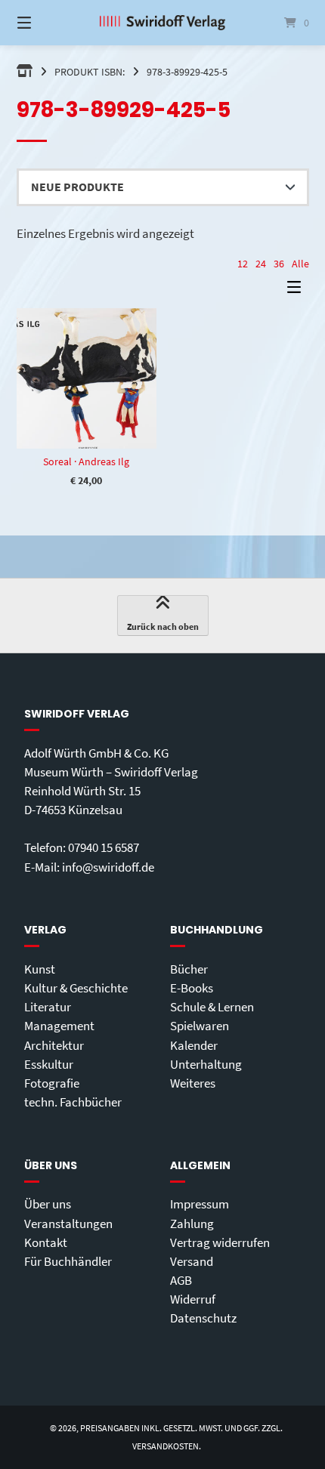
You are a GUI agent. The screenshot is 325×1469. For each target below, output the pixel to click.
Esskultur (48, 1064)
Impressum (199, 1204)
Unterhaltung (206, 1064)
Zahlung (192, 1223)
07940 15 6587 (103, 847)
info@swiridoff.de (108, 867)
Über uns (47, 1204)
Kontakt (45, 1242)
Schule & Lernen (212, 1006)
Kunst (39, 969)
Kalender (194, 1045)
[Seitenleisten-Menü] (297, 290)
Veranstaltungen (68, 1223)
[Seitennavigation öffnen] (46, 22)
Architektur (54, 1045)
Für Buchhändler (68, 1261)
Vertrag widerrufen (220, 1242)
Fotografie (51, 1083)
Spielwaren (199, 1025)
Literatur (47, 1006)
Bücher (189, 969)
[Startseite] (162, 22)
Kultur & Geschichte (76, 988)
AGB (181, 1280)
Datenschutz (203, 1318)
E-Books (191, 988)
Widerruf (192, 1299)
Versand (191, 1261)
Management (59, 1025)
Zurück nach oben (163, 626)
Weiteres (192, 1083)
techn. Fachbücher (73, 1102)
